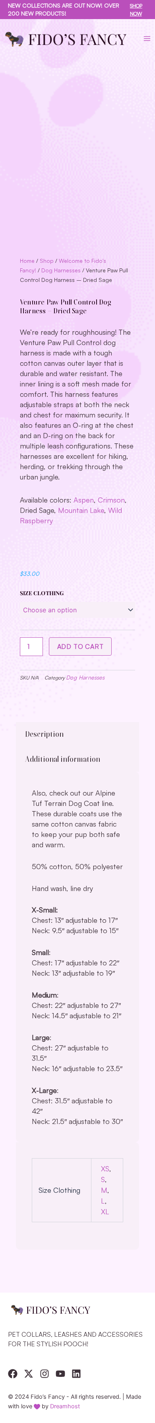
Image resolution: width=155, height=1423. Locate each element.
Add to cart (80, 646)
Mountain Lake (81, 510)
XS (105, 1168)
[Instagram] (44, 1373)
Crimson (111, 499)
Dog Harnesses (61, 270)
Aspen (84, 499)
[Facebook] (12, 1373)
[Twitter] (28, 1373)
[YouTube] (60, 1373)
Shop (47, 260)
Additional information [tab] (62, 759)
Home (27, 260)
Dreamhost (65, 1406)
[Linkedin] (76, 1373)
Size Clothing (42, 593)
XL (105, 1211)
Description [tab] (44, 734)
